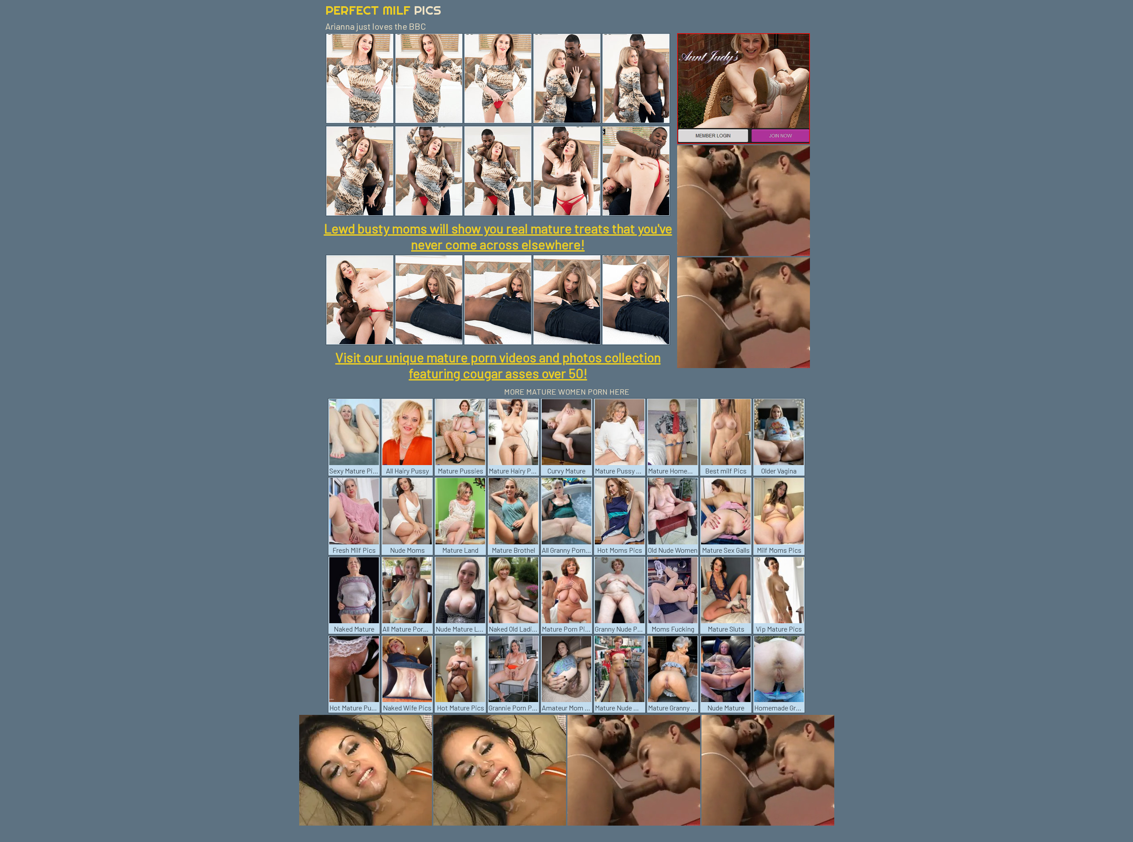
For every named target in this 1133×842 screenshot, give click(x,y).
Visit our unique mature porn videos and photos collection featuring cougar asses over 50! (498, 365)
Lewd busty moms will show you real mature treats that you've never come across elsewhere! (498, 236)
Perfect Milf (383, 10)
